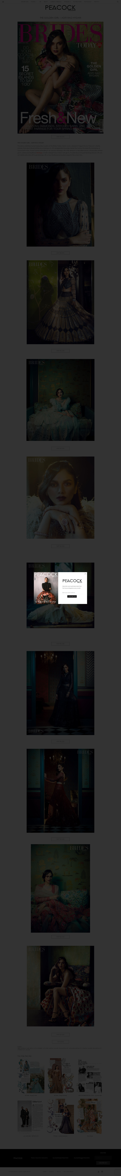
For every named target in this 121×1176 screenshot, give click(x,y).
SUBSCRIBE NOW (72, 596)
